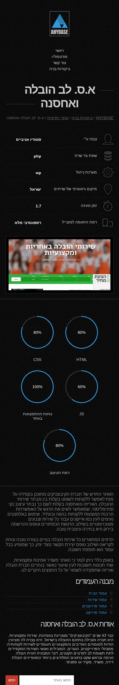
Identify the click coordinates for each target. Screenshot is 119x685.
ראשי (59, 50)
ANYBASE (104, 118)
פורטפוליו (60, 56)
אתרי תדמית (57, 118)
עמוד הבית (101, 593)
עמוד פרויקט (99, 612)
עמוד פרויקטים (97, 606)
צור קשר (59, 62)
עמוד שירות (100, 599)
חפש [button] (11, 680)
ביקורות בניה (59, 69)
